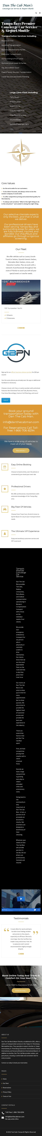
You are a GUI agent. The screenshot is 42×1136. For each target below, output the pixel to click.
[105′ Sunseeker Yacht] (21, 292)
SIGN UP (6, 400)
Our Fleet (6, 1083)
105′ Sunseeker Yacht (13, 308)
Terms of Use (7, 1096)
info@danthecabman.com (14, 1116)
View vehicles (20, 450)
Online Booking (20, 991)
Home (5, 1079)
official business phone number (21, 372)
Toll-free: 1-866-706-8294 (14, 1112)
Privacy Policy (7, 1092)
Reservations (7, 1088)
